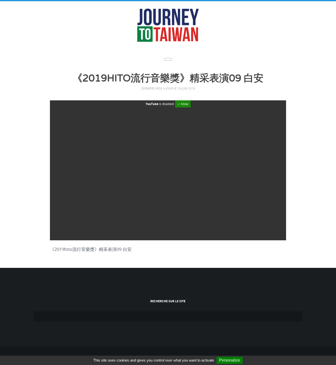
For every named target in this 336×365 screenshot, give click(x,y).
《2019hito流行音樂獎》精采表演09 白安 (168, 78)
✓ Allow (183, 103)
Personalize (229, 360)
